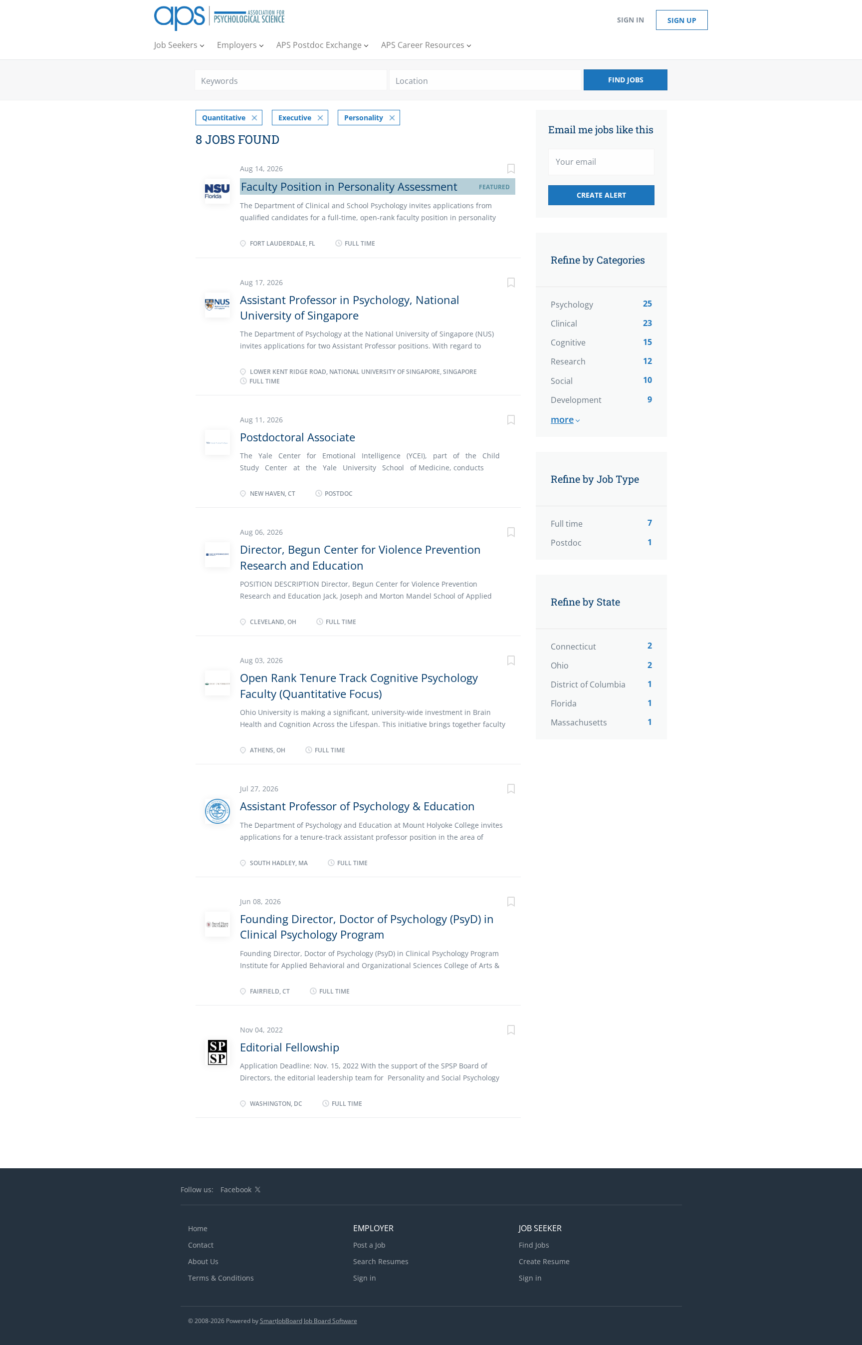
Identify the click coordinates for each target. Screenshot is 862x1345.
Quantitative (223, 117)
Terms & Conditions (221, 1278)
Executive (294, 117)
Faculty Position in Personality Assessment (349, 186)
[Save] (501, 170)
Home (198, 1228)
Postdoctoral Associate (297, 436)
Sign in (630, 19)
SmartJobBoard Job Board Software (308, 1321)
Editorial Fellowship (289, 1046)
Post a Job (369, 1245)
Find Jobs (626, 79)
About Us (203, 1261)
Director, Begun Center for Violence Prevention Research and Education (360, 557)
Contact (201, 1245)
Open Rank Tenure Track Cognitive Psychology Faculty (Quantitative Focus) (359, 685)
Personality (363, 117)
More (562, 419)
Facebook (235, 1189)
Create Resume (544, 1261)
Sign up (681, 20)
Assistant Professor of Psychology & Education (357, 805)
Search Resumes (381, 1261)
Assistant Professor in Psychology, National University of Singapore (349, 307)
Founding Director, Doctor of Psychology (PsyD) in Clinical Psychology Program (367, 926)
